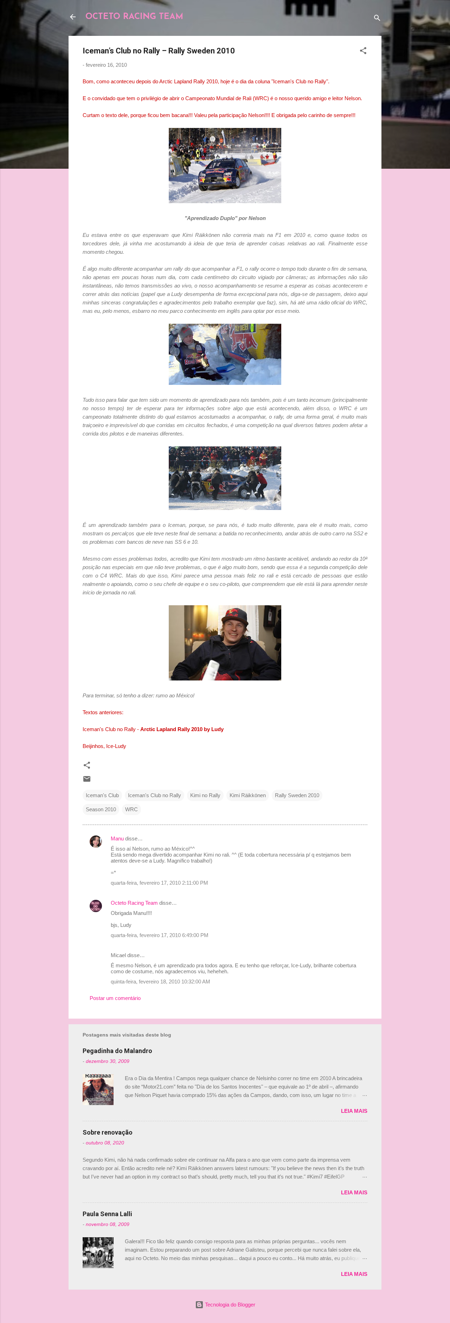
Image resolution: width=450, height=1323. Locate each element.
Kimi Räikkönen (248, 795)
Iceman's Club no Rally (154, 795)
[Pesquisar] (377, 19)
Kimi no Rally (205, 795)
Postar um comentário (115, 998)
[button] (363, 51)
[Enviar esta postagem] (87, 781)
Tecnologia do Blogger (229, 1305)
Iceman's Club (102, 795)
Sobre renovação (108, 1132)
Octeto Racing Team (134, 903)
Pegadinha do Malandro (117, 1050)
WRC (131, 809)
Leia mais (354, 1111)
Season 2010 (101, 809)
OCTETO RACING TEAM (134, 17)
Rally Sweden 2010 (297, 795)
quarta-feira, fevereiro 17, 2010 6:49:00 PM (159, 935)
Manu (117, 838)
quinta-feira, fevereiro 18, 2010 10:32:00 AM (160, 982)
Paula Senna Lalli (107, 1214)
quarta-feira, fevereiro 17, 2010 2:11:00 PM (159, 883)
